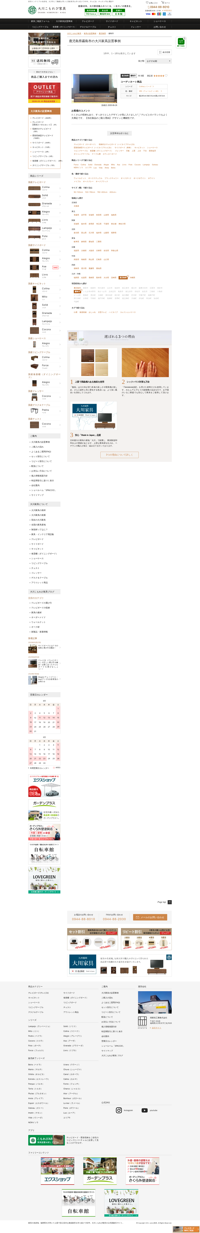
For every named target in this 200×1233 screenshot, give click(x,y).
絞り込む (181, 42)
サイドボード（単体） (123, 147)
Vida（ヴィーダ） (36, 1117)
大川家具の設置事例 (40, 442)
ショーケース (160, 21)
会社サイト (156, 1028)
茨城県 (76, 224)
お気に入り (153, 3)
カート (167, 3)
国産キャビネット (37, 283)
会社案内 (35, 485)
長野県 (113, 233)
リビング (70, 1140)
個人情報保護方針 (39, 475)
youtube (153, 1110)
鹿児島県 (102, 33)
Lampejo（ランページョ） (39, 1026)
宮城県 (91, 215)
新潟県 (76, 233)
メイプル (77, 181)
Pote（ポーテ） (35, 1045)
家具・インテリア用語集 (42, 534)
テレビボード (88, 21)
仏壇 (75, 312)
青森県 (76, 215)
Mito (113, 164)
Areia (107, 168)
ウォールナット (38, 622)
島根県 (84, 259)
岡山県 (91, 259)
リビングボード (70, 1002)
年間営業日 (168, 10)
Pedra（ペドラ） (35, 1036)
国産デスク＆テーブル (39, 405)
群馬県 (91, 224)
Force (76, 164)
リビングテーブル (40, 27)
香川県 (84, 268)
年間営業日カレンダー (39, 768)
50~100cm (78, 192)
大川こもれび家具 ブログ (112, 1055)
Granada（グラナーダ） (73, 1045)
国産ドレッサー (36, 391)
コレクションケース (128, 312)
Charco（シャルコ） (72, 1088)
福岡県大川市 (46, 1223)
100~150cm (90, 192)
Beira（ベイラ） (35, 1064)
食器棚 (64, 27)
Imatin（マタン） (35, 1113)
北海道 (76, 206)
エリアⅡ (88, 167)
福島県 (113, 215)
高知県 (98, 268)
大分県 (106, 277)
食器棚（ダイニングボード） (47, 161)
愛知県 (91, 241)
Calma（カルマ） (70, 1079)
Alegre (106, 164)
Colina (83, 164)
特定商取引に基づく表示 (42, 480)
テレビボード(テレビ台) (38, 993)
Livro (124, 164)
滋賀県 (76, 250)
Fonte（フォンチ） (71, 1084)
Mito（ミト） (34, 1031)
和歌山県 (114, 250)
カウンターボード (110, 154)
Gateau (155, 164)
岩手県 (84, 215)
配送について (37, 466)
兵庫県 (98, 250)
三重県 (98, 241)
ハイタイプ (113, 312)
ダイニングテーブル (44, 165)
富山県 (84, 233)
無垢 (58, 1)
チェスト (101, 1)
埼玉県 (98, 224)
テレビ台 (93, 1)
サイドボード (112, 21)
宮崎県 (113, 277)
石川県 (91, 233)
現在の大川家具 (38, 520)
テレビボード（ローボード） (85, 144)
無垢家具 (72, 1223)
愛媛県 (91, 268)
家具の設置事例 (90, 33)
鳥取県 (76, 259)
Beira (113, 168)
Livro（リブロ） (70, 1050)
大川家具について (39, 504)
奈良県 (106, 250)
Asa (118, 164)
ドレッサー (136, 27)
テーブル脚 (96, 154)
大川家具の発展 (38, 515)
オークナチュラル (95, 178)
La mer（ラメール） (72, 1103)
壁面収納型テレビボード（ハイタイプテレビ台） (93, 147)
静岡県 (84, 241)
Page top (162, 902)
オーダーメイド (38, 617)
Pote (130, 164)
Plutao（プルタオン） (37, 1093)
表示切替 (166, 52)
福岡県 (76, 277)
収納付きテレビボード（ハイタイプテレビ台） (117, 144)
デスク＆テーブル (88, 27)
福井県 (98, 233)
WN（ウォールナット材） (149, 91)
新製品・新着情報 (39, 631)
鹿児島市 (77, 288)
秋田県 (98, 215)
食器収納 (83, 312)
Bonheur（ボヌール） (73, 1098)
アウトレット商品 (39, 582)
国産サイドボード (37, 245)
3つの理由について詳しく (119, 455)
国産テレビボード (37, 182)
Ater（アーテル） (71, 1093)
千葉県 (106, 224)
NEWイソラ (78, 167)
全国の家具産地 (38, 524)
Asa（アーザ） (69, 1041)
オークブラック (102, 181)
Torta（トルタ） (35, 1088)
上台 (139, 151)
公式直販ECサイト (115, 1223)
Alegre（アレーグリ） (73, 1036)
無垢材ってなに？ (39, 529)
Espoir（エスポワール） (38, 1103)
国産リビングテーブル (39, 352)
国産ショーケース (37, 338)
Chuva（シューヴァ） (72, 1069)
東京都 (113, 224)
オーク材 (35, 627)
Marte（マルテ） (35, 1069)
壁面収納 (85, 1137)
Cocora (138, 164)
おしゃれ (92, 312)
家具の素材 (36, 612)
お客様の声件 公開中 (43, 48)
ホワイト (151, 178)
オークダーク (126, 178)
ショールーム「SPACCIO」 (44, 490)
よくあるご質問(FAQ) (41, 451)
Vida (100, 168)
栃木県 (84, 224)
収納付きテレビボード (41, 130)
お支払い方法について (41, 471)
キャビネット (136, 21)
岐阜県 (76, 241)
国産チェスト (34, 418)
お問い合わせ (160, 27)
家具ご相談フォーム (40, 21)
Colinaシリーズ (145, 86)
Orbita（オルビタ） (36, 1074)
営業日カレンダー (39, 694)
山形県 (106, 215)
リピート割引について (41, 461)
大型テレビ (102, 312)
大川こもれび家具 (74, 33)
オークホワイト (140, 178)
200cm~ (113, 192)
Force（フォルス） (36, 1050)
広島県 (98, 259)
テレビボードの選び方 (41, 603)
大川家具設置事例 (64, 21)
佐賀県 (84, 277)
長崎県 (91, 277)
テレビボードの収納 (40, 607)
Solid (90, 164)
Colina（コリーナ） (71, 1031)
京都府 (84, 250)
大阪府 (91, 250)
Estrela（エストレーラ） (39, 1079)
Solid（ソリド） (70, 1026)
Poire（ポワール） (71, 1108)
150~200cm (102, 192)
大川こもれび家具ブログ (42, 591)
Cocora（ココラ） (36, 1041)
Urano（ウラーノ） (71, 1064)
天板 (128, 151)
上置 (133, 151)
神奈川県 (122, 224)
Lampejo (146, 164)
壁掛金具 (152, 151)
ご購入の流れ (37, 446)
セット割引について (40, 456)
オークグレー (88, 181)
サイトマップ (37, 495)
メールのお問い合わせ (152, 917)
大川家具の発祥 (38, 510)
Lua (95, 168)
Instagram (128, 1110)
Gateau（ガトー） (36, 1108)
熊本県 (98, 277)
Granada (97, 164)
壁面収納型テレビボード (42, 136)
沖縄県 (132, 277)
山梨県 (106, 233)
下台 (145, 151)
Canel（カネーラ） (71, 1074)
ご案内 (33, 436)
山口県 (106, 259)
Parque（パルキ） (36, 1084)
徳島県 (76, 268)
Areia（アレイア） (36, 1098)
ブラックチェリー (112, 178)
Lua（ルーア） (69, 1113)
